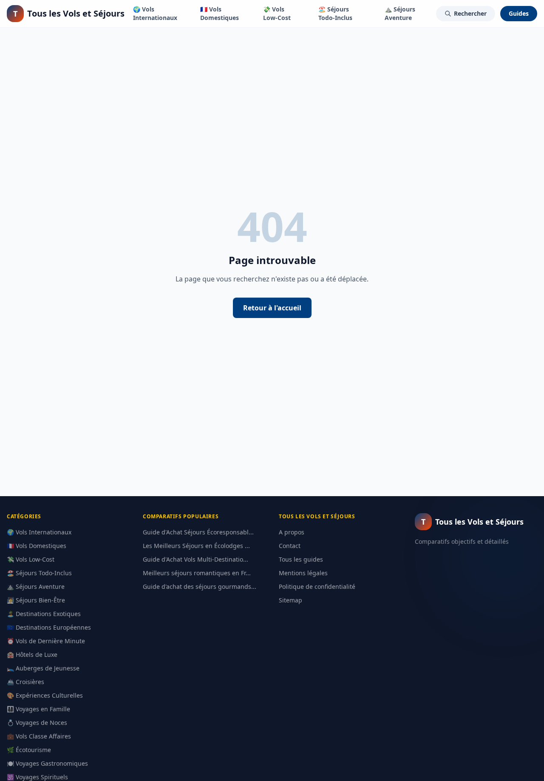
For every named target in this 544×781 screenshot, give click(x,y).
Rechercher (470, 13)
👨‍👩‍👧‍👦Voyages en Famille (38, 709)
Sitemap (290, 600)
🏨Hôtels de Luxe (32, 654)
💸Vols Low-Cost (277, 13)
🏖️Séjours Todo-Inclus (335, 13)
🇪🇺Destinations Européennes (49, 627)
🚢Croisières (25, 682)
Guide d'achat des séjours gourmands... (199, 586)
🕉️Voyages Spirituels (37, 777)
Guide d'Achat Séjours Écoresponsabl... (198, 532)
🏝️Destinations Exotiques (44, 614)
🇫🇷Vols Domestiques (219, 13)
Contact (289, 546)
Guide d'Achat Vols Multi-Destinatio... (195, 559)
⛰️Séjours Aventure (400, 13)
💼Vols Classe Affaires (39, 736)
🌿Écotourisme (29, 750)
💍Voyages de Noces (37, 723)
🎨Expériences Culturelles (45, 695)
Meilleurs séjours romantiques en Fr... (197, 573)
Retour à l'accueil (272, 307)
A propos (291, 532)
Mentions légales (303, 573)
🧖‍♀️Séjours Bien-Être (36, 600)
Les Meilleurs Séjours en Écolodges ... (196, 546)
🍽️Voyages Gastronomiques (47, 763)
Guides (519, 13)
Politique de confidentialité (317, 586)
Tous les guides (301, 559)
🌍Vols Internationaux (155, 13)
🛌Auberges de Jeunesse (43, 668)
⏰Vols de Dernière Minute (46, 641)
